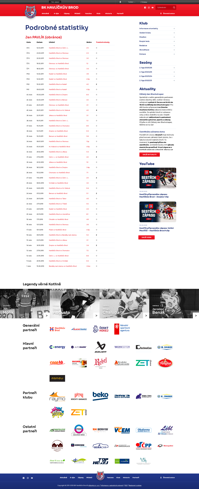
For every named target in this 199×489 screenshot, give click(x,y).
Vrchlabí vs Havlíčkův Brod (58, 183)
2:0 (87, 178)
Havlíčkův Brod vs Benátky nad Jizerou (63, 235)
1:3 (87, 121)
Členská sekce (169, 13)
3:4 (87, 69)
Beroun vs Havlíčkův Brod (58, 136)
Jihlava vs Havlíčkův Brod (58, 115)
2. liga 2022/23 (145, 80)
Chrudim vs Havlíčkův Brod (58, 219)
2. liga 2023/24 (145, 76)
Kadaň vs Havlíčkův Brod (58, 74)
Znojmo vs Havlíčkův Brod (58, 131)
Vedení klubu (145, 33)
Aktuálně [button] (45, 13)
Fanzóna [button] (88, 13)
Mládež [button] (78, 13)
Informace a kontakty (148, 28)
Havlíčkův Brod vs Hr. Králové (59, 110)
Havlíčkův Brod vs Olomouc (59, 53)
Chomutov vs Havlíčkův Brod (59, 173)
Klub (118, 478)
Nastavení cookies (135, 485)
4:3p (88, 79)
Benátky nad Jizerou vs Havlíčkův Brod (63, 266)
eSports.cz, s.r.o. (94, 485)
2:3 (87, 53)
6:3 (87, 131)
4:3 (87, 209)
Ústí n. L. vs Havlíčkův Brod (58, 157)
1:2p (87, 141)
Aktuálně (63, 478)
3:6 (87, 74)
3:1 (87, 105)
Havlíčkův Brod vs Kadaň (58, 84)
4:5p (88, 147)
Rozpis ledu (144, 41)
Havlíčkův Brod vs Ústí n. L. (58, 48)
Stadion (142, 37)
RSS (126, 485)
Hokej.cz (131, 2)
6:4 (87, 188)
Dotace (142, 54)
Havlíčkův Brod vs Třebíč (58, 204)
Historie (126, 478)
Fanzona (110, 478)
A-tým (72, 478)
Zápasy (81, 478)
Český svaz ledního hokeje (120, 2)
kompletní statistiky (101, 272)
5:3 (87, 152)
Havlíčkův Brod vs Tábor (57, 199)
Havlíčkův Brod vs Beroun (58, 100)
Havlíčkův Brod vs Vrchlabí (58, 261)
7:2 (87, 251)
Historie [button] (108, 13)
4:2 (87, 84)
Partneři (120, 13)
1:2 (87, 63)
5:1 (87, 193)
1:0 (87, 162)
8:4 (87, 256)
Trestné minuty (102, 42)
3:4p (88, 167)
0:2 (87, 204)
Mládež (89, 478)
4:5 (87, 199)
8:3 (87, 95)
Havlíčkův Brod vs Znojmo (58, 95)
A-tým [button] (56, 13)
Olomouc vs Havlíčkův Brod (59, 63)
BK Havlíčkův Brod (59, 7)
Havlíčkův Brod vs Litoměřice (59, 214)
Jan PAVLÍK (34, 37)
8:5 (87, 126)
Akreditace (144, 50)
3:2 (87, 58)
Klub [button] (99, 13)
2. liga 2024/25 (145, 72)
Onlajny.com (144, 2)
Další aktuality (150, 154)
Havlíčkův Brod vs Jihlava (58, 152)
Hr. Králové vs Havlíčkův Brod (59, 147)
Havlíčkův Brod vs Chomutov (59, 126)
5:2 (87, 235)
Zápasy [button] (67, 13)
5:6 (87, 136)
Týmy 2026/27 (55, 2)
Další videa (146, 237)
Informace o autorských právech (112, 485)
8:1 (87, 214)
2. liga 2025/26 (145, 68)
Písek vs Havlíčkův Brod (57, 230)
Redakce (143, 45)
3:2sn (88, 266)
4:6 (87, 219)
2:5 (87, 48)
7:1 (87, 173)
